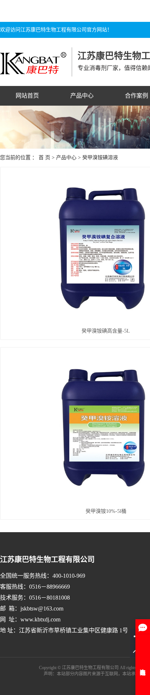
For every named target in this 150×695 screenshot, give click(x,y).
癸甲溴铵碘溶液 (100, 157)
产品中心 (82, 96)
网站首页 (27, 96)
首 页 (44, 157)
